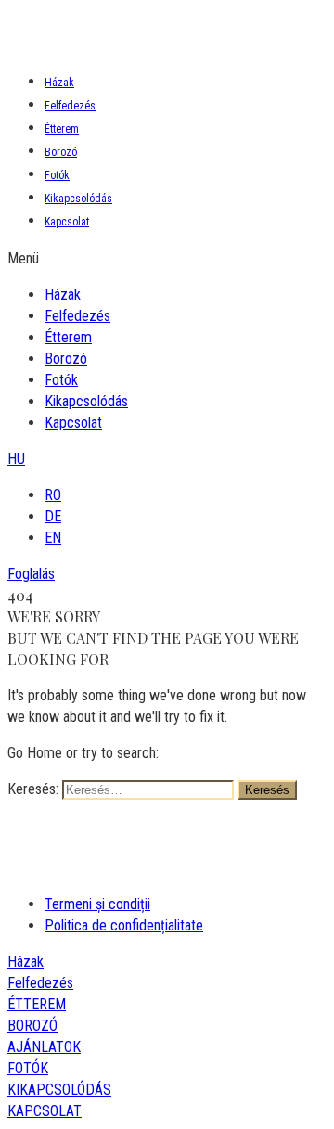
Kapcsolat (67, 221)
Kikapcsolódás (78, 198)
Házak (59, 82)
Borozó (61, 152)
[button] (167, 258)
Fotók (57, 175)
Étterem (62, 128)
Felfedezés (70, 105)
